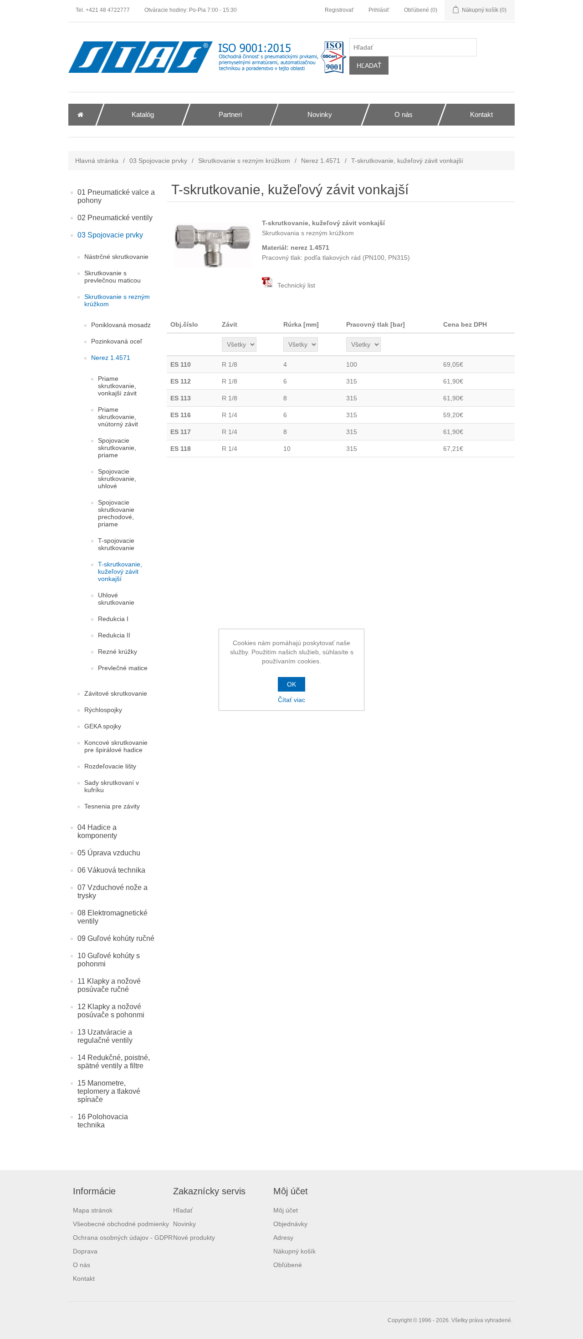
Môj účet (285, 1210)
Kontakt (84, 1278)
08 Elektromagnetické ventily (112, 917)
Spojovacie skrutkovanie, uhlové (117, 479)
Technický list (295, 285)
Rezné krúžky (117, 651)
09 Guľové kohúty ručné (115, 938)
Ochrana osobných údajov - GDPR (123, 1237)
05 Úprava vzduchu (108, 853)
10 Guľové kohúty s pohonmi (108, 960)
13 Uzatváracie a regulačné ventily (105, 1036)
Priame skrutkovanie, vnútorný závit (118, 417)
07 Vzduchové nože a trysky (112, 891)
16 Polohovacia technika (102, 1121)
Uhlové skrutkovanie (116, 598)
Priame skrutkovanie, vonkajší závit (117, 386)
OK (291, 684)
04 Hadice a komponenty (97, 831)
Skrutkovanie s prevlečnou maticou (112, 276)
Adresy (283, 1237)
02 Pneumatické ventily (115, 218)
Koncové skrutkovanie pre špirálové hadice (116, 746)
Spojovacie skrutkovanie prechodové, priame (116, 513)
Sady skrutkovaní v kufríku (111, 786)
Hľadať (183, 1210)
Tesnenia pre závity (112, 806)
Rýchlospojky (103, 709)
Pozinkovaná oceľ (116, 341)
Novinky (184, 1224)
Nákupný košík (294, 1251)
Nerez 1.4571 (320, 160)
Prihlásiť (378, 10)
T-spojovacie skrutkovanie (116, 544)
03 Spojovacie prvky (158, 160)
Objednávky (290, 1224)
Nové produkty (194, 1237)
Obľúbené (287, 1264)
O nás (81, 1264)
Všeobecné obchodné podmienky (121, 1224)
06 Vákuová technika (111, 870)
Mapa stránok (93, 1210)
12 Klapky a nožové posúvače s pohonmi (110, 1011)
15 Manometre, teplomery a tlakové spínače (108, 1091)
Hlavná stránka (96, 160)
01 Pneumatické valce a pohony (116, 196)
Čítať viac (291, 699)
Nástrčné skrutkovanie (116, 256)
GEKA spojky (102, 726)
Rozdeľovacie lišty (110, 766)
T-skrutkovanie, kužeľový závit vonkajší (120, 571)
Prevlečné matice (123, 668)
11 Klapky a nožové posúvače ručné (109, 985)
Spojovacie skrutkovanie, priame (117, 448)
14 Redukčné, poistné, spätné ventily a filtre (113, 1062)
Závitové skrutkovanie (115, 693)
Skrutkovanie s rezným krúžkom (244, 160)
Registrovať (339, 10)
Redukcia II (114, 635)
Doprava (85, 1251)
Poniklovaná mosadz (121, 324)
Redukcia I (113, 618)
